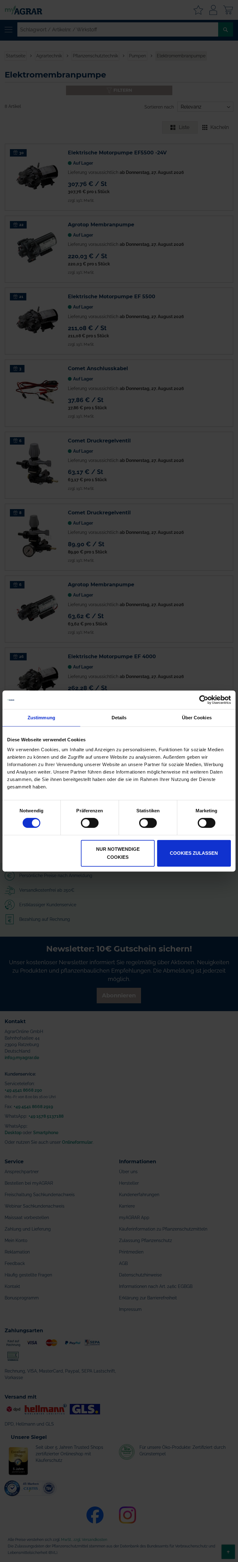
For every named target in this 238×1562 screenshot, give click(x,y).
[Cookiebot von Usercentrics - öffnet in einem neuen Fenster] (204, 699)
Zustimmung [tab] (41, 717)
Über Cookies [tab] (197, 717)
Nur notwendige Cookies (118, 853)
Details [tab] (119, 717)
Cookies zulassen (194, 853)
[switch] (90, 823)
